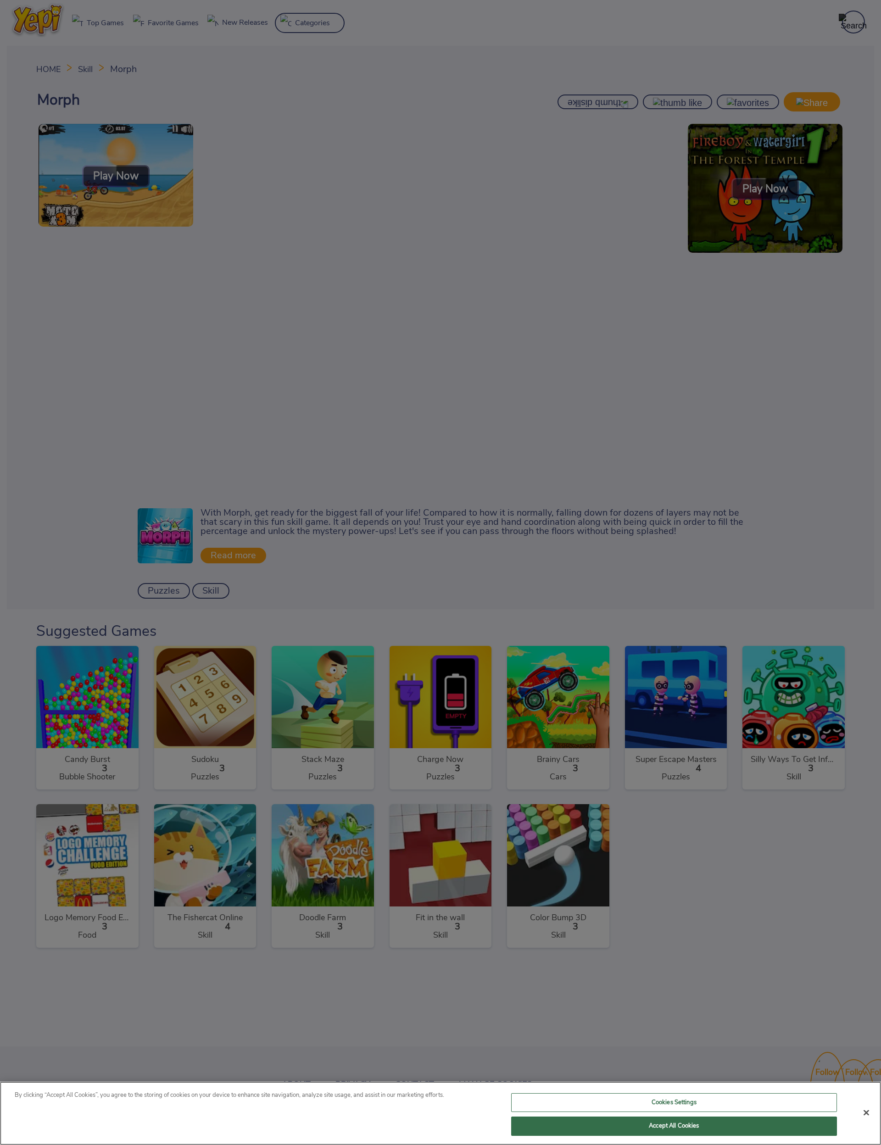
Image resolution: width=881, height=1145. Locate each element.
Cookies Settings (674, 1103)
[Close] (866, 1112)
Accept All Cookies (674, 1126)
